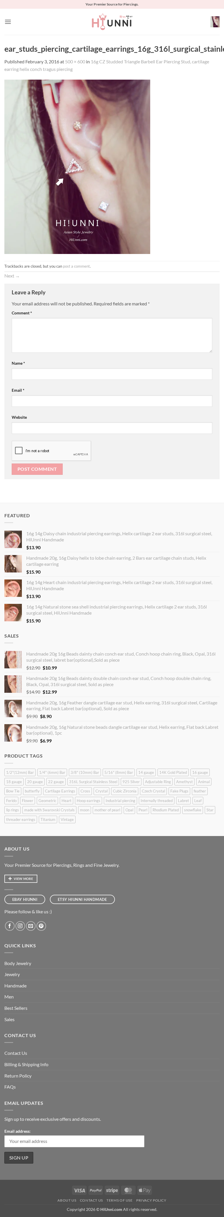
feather (200, 791)
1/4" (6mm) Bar (52, 772)
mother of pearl (107, 810)
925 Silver (131, 781)
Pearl (143, 810)
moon (84, 810)
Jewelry (12, 974)
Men (9, 996)
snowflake (192, 810)
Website (19, 417)
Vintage (67, 819)
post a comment (76, 266)
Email (18, 390)
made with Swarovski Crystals (49, 810)
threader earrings (20, 819)
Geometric (47, 800)
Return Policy (18, 1075)
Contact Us (15, 1053)
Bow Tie (13, 791)
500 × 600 (75, 61)
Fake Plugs (179, 791)
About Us (66, 1200)
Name (18, 363)
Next (12, 275)
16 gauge (200, 772)
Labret (183, 800)
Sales (9, 1019)
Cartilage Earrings (60, 791)
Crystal (101, 791)
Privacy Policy (151, 1200)
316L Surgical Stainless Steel (93, 781)
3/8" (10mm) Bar (85, 772)
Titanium (48, 819)
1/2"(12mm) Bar (20, 772)
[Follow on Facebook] (10, 926)
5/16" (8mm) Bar (118, 772)
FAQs (10, 1086)
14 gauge (146, 772)
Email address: (17, 1131)
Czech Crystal (153, 791)
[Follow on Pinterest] (41, 926)
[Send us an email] (31, 926)
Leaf (198, 800)
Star (210, 810)
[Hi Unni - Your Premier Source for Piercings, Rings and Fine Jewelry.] (112, 21)
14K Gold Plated (173, 772)
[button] (7, 22)
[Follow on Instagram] (20, 926)
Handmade (15, 985)
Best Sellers (15, 1008)
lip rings (12, 810)
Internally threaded (157, 800)
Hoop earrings (88, 800)
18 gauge (14, 781)
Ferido (11, 800)
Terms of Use (119, 1200)
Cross (85, 791)
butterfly (32, 791)
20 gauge (35, 781)
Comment (22, 312)
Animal (204, 781)
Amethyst (184, 781)
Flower (27, 800)
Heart (66, 800)
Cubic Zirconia (124, 791)
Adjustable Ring (158, 781)
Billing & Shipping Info (26, 1064)
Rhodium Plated (166, 810)
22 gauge (56, 781)
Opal (129, 810)
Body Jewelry (17, 963)
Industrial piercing (120, 800)
